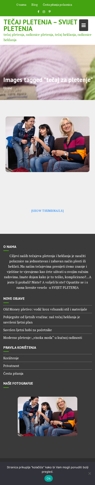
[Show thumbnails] (47, 211)
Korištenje (11, 358)
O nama (21, 5)
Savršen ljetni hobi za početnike (27, 330)
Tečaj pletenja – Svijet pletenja (40, 25)
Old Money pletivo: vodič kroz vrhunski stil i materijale (45, 309)
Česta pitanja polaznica (57, 5)
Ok (49, 478)
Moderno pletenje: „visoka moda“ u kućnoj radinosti (42, 337)
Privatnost (11, 365)
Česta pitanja (13, 373)
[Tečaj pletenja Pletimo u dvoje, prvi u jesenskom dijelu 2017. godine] (47, 144)
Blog (34, 5)
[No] (89, 473)
